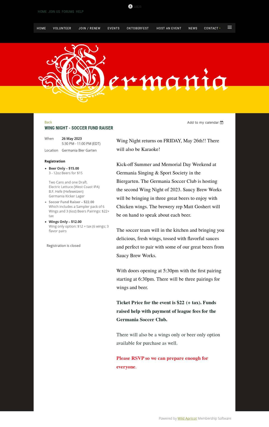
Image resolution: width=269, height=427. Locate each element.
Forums (68, 11)
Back (48, 122)
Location (51, 150)
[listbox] (205, 122)
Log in (137, 6)
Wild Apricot (187, 418)
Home (42, 11)
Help (79, 11)
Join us (54, 11)
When (49, 138)
